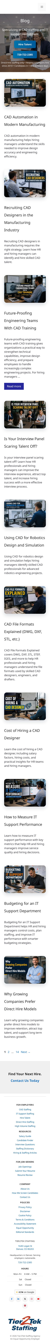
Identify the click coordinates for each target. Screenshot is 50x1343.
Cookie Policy (25, 1215)
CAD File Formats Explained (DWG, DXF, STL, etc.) (23, 632)
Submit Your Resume (25, 1170)
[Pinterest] (25, 1305)
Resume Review (25, 1175)
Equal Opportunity (25, 1227)
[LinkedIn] (18, 1298)
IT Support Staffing (25, 1113)
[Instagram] (31, 1298)
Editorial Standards (25, 1232)
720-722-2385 (25, 54)
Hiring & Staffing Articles (25, 1152)
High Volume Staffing (25, 1126)
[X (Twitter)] (25, 1298)
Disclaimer (25, 1211)
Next (25, 1052)
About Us (25, 1188)
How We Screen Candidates (25, 1192)
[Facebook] (11, 1298)
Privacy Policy (25, 1207)
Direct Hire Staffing (25, 1122)
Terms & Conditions (25, 1219)
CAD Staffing (25, 1109)
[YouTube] (38, 1298)
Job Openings (25, 1166)
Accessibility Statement (25, 1223)
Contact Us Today (25, 1080)
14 (17, 1052)
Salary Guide (25, 1136)
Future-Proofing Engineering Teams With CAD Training (21, 320)
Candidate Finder (25, 1140)
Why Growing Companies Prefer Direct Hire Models (20, 1001)
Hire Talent (25, 44)
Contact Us (25, 1197)
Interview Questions (25, 1144)
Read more (14, 386)
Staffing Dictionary (25, 1148)
